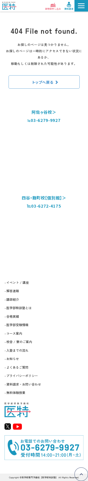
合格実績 (12, 316)
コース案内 (14, 333)
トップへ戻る (42, 82)
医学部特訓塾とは (19, 308)
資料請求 (68, 8)
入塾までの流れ (17, 350)
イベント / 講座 (17, 282)
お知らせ (12, 358)
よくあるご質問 (17, 367)
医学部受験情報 (17, 324)
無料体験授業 (15, 392)
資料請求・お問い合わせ (23, 384)
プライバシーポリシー (22, 375)
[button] (81, 6)
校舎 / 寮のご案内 (19, 341)
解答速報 (12, 291)
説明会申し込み (53, 8)
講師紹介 (12, 299)
